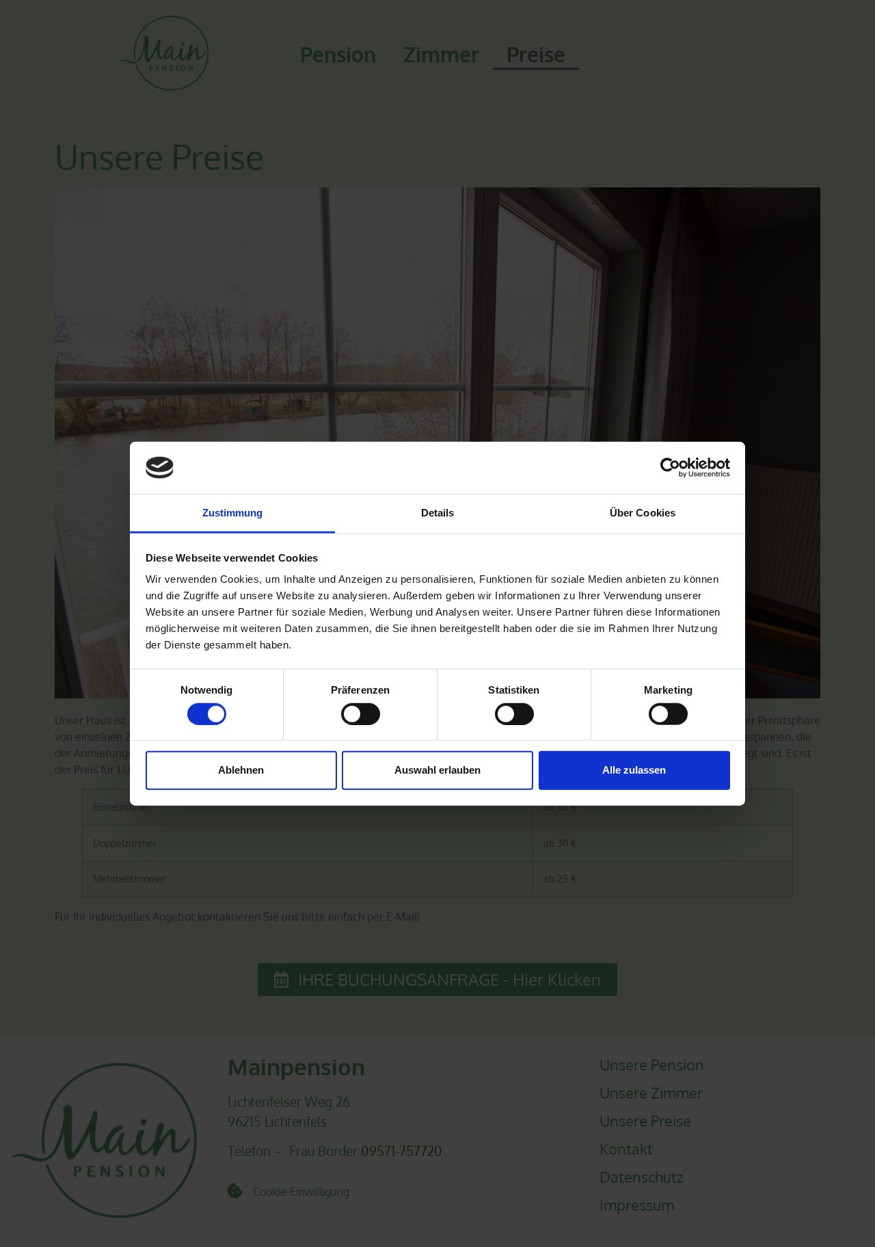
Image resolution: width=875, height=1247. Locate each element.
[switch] (360, 713)
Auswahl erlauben (437, 770)
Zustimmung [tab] (232, 513)
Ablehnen (241, 770)
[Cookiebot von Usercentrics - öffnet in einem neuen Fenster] (670, 468)
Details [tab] (438, 513)
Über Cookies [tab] (642, 513)
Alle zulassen (634, 770)
